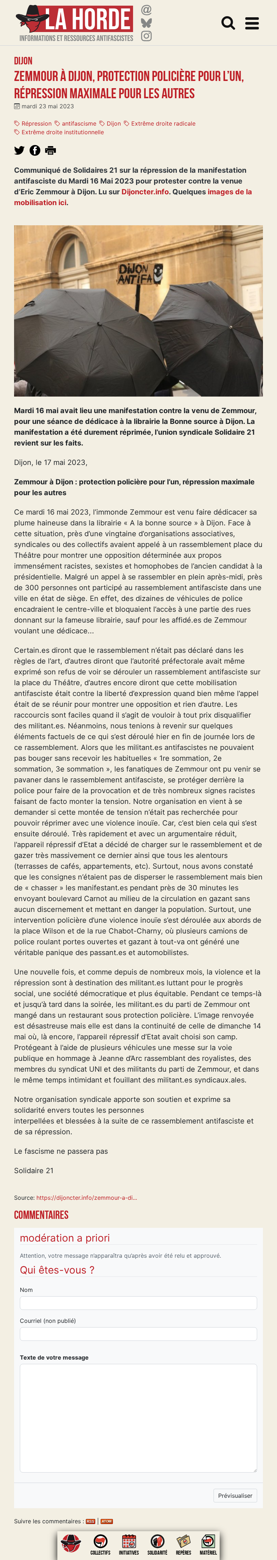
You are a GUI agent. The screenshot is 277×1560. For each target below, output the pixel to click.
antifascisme (78, 123)
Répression (36, 123)
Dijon (113, 123)
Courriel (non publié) (48, 1320)
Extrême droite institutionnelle (62, 132)
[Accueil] (74, 18)
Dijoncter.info (145, 191)
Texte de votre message (54, 1357)
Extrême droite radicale (162, 123)
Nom (26, 1289)
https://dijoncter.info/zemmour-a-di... (86, 1197)
